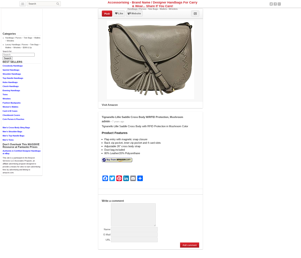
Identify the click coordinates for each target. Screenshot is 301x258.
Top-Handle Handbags (13, 78)
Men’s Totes (8, 140)
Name (107, 229)
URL (108, 239)
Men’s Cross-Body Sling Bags (16, 127)
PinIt (107, 13)
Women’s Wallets (10, 107)
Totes (5, 94)
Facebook (275, 4)
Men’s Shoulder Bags (12, 131)
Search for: (7, 51)
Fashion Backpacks (12, 103)
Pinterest (279, 4)
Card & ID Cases (10, 111)
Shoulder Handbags (12, 74)
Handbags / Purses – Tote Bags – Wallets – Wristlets (22, 39)
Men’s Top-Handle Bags (13, 136)
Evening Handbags (11, 90)
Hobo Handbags (10, 82)
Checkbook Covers (11, 115)
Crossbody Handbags (13, 66)
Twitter (271, 4)
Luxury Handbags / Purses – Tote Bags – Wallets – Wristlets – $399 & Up (22, 46)
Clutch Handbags (11, 86)
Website (136, 13)
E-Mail (106, 234)
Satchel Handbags (11, 70)
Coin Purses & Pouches (13, 119)
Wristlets (7, 99)
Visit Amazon (110, 104)
